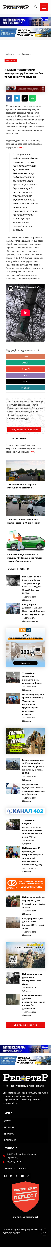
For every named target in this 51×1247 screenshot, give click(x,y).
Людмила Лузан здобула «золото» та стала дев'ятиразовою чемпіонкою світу (33, 789)
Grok (26, 381)
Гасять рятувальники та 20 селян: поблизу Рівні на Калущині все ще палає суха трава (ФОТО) (33, 766)
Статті (7, 1121)
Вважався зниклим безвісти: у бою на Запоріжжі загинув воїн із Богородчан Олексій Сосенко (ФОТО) (31, 584)
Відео (13, 60)
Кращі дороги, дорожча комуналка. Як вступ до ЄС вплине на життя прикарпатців (33, 609)
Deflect (34, 1217)
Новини (9, 1127)
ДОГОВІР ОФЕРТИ (12, 1233)
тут (32, 452)
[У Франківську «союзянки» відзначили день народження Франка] (13, 677)
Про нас (9, 1133)
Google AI (26, 369)
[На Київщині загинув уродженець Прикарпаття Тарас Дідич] (13, 978)
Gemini (25, 375)
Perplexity (25, 388)
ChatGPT (25, 363)
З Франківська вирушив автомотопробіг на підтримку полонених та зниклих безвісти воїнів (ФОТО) (32, 828)
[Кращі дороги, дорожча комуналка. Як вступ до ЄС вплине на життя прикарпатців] (13, 608)
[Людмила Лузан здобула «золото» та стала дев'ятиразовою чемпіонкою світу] (13, 788)
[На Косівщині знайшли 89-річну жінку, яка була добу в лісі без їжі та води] (13, 901)
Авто (8, 60)
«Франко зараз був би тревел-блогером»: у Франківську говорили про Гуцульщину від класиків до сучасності (33, 704)
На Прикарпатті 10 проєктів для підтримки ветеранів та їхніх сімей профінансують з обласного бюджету (32, 856)
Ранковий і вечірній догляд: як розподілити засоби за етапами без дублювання (33, 1002)
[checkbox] (44, 1232)
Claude (25, 356)
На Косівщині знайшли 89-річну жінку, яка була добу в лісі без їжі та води (33, 902)
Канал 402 (10, 1140)
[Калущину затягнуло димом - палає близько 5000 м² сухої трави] (13, 922)
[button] (9, 98)
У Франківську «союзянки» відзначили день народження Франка (32, 678)
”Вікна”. (21, 147)
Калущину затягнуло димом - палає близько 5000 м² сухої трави (33, 923)
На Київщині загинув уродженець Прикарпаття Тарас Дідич (32, 979)
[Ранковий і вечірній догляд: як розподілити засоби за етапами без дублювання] (13, 999)
